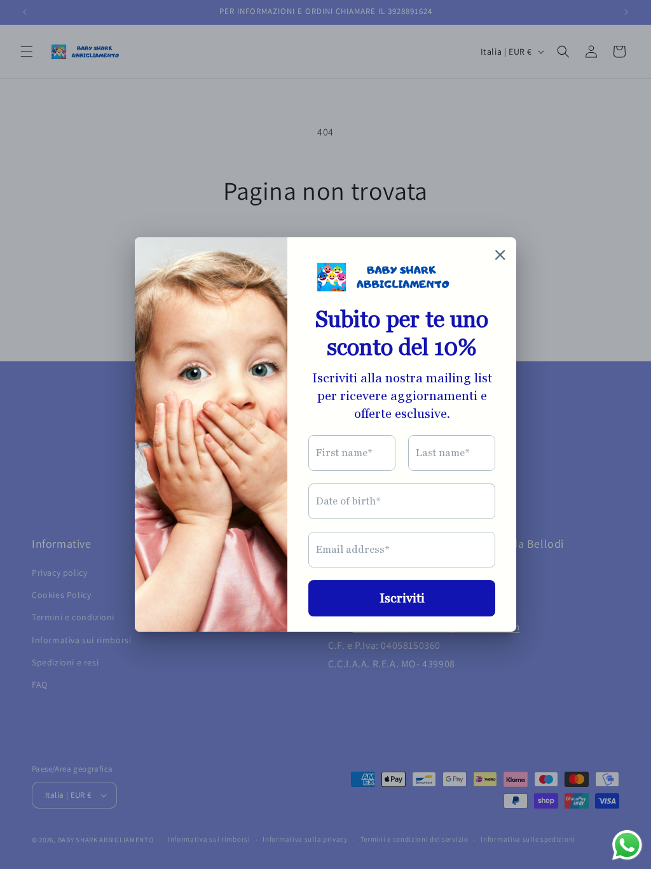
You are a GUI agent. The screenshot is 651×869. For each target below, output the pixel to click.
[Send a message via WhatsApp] (627, 845)
